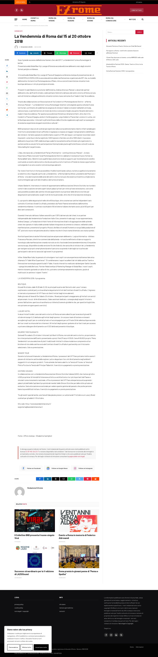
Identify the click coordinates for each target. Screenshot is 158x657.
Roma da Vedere (71, 19)
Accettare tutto (41, 647)
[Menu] (16, 19)
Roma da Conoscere (111, 19)
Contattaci (137, 10)
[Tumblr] (7, 104)
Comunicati (19, 31)
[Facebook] (7, 66)
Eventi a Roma (34, 19)
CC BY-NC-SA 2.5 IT (32, 452)
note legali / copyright (22, 611)
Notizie (132, 19)
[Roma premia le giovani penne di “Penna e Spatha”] (79, 556)
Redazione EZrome (27, 47)
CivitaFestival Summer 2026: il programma (120, 71)
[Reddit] (7, 109)
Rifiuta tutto (26, 647)
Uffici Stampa (20, 2)
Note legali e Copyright (126, 623)
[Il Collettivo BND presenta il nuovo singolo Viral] (35, 520)
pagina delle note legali (77, 456)
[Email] (7, 93)
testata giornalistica (66, 608)
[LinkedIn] (7, 71)
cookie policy (19, 608)
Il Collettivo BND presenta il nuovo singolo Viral (34, 536)
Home (24, 19)
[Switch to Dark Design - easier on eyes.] (29, 2)
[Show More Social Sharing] (97, 53)
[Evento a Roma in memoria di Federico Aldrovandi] (79, 520)
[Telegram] (7, 115)
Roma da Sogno (91, 19)
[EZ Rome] (79, 10)
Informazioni (139, 647)
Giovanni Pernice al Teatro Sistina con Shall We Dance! (123, 46)
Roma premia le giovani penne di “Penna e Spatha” (78, 572)
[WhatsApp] (7, 88)
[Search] (142, 19)
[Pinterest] (7, 82)
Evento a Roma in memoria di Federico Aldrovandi (77, 536)
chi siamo (139, 2)
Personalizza (13, 647)
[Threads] (7, 77)
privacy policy (19, 604)
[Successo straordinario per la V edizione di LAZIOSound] (35, 556)
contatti (62, 611)
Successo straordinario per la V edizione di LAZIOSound (34, 572)
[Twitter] (7, 98)
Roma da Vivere (52, 19)
